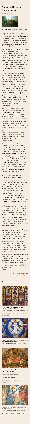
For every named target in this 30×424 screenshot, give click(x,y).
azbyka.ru (25, 275)
